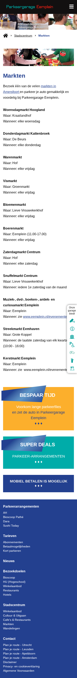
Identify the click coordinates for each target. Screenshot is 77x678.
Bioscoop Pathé (13, 517)
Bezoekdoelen (14, 571)
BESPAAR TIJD (37, 395)
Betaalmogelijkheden (16, 546)
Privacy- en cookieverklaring (21, 666)
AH (5, 512)
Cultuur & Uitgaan (14, 615)
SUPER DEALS (37, 444)
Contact (9, 638)
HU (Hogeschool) (14, 581)
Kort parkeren (12, 550)
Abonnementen (13, 542)
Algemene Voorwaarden (18, 670)
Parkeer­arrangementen (21, 506)
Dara (6, 521)
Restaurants (11, 590)
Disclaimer (10, 662)
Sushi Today (11, 525)
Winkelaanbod (12, 586)
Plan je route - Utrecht (17, 645)
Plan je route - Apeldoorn (19, 653)
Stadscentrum (23, 35)
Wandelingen (11, 628)
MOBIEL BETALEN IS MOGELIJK (38, 481)
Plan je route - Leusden (18, 649)
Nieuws (9, 561)
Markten (8, 624)
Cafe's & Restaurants (17, 619)
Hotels (7, 594)
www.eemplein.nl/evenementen (46, 316)
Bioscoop (9, 577)
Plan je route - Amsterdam (20, 657)
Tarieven (9, 536)
